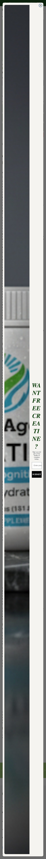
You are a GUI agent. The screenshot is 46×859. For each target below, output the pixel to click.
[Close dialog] (40, 5)
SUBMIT (36, 474)
